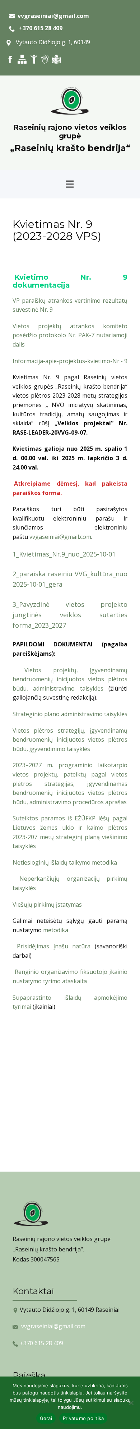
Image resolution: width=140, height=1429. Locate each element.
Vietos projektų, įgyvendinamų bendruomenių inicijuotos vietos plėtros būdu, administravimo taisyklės (70, 679)
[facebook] (10, 59)
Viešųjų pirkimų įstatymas (47, 904)
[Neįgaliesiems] (33, 59)
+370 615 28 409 (38, 28)
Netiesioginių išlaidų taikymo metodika (65, 862)
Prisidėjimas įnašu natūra (54, 946)
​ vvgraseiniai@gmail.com (52, 16)
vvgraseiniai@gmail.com (53, 1326)
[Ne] (131, 1402)
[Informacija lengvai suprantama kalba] (56, 59)
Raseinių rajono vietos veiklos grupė (70, 131)
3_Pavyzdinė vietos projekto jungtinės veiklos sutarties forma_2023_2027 (70, 614)
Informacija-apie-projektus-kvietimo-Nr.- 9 (70, 361)
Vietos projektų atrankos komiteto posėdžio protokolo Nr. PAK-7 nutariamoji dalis (70, 335)
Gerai (46, 1418)
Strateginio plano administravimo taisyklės (70, 714)
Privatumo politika (83, 1418)
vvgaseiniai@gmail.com (60, 537)
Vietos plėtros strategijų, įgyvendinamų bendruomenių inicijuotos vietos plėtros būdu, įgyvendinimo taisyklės (70, 740)
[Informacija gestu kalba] (45, 59)
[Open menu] (70, 184)
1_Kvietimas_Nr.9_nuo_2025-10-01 (64, 554)
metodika (55, 930)
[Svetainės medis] (22, 59)
